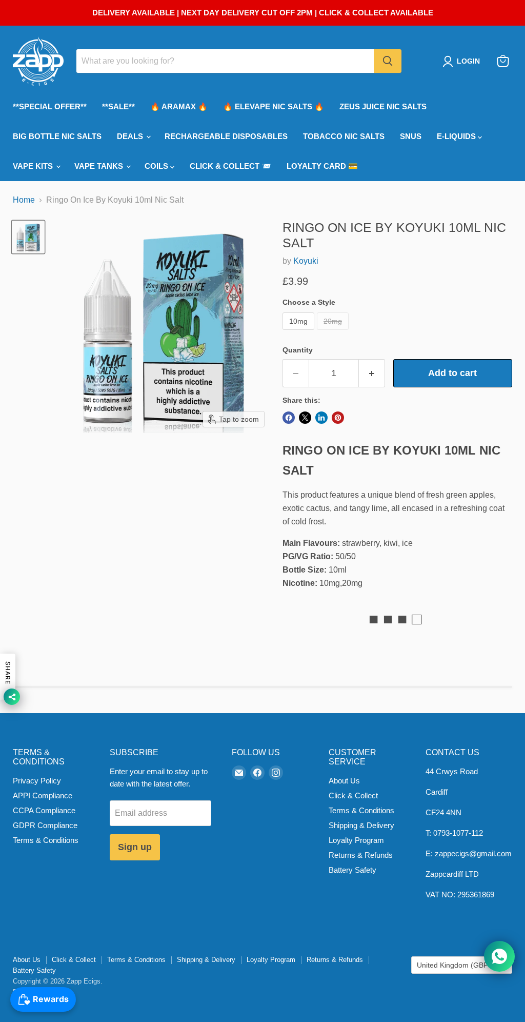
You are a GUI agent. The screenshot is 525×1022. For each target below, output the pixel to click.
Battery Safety (352, 870)
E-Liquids (457, 136)
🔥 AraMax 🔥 (179, 106)
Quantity (297, 350)
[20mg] (334, 332)
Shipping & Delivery (361, 825)
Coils (157, 166)
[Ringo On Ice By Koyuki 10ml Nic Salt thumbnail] (28, 237)
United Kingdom (457, 965)
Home (24, 199)
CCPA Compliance (44, 810)
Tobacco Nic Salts (344, 136)
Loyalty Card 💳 (322, 166)
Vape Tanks (99, 166)
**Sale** (118, 106)
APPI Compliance (42, 795)
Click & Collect (353, 795)
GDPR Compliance (45, 825)
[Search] (387, 61)
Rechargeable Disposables (226, 136)
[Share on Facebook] (288, 417)
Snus (410, 136)
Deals (131, 136)
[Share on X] (305, 417)
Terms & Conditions (45, 840)
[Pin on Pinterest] (338, 417)
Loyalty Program (356, 840)
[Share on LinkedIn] (321, 417)
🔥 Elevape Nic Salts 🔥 (273, 106)
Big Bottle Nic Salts (57, 136)
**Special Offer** (50, 106)
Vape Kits (34, 166)
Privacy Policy (37, 780)
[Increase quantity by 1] (372, 373)
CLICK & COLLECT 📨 (230, 166)
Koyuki (305, 261)
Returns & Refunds (361, 855)
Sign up (135, 847)
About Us (344, 780)
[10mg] (299, 332)
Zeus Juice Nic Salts (383, 106)
